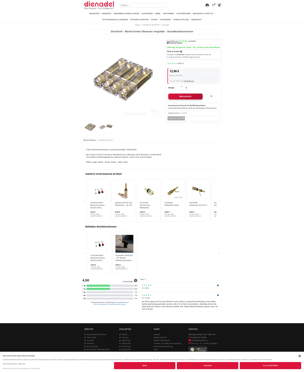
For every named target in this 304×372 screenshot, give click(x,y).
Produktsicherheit (105, 140)
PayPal (124, 334)
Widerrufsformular (162, 340)
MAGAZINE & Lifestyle (203, 13)
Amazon (125, 337)
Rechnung (126, 346)
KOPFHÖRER (168, 13)
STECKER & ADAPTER (139, 20)
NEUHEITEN (94, 13)
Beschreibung (89, 140)
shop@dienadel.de (199, 340)
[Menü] (205, 348)
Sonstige (165, 25)
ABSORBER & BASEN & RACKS (126, 13)
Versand (90, 340)
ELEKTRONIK (147, 13)
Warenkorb (185, 96)
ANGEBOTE (106, 13)
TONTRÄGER (165, 20)
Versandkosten (189, 81)
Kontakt (157, 334)
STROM (154, 20)
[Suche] (169, 5)
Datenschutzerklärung (163, 346)
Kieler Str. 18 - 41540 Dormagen (204, 343)
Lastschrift (126, 349)
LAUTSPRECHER (183, 13)
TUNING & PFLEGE (181, 20)
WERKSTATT (196, 20)
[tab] (90, 140)
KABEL (158, 13)
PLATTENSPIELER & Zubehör (115, 20)
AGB (155, 349)
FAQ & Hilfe (92, 337)
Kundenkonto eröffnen (96, 334)
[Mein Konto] (207, 5)
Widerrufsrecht (160, 337)
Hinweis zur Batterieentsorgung (167, 343)
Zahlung (90, 343)
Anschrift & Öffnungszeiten (98, 349)
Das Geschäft (92, 346)
